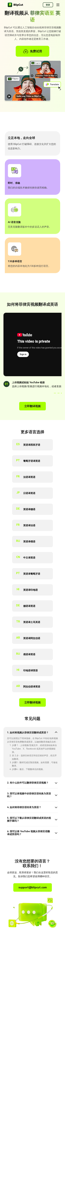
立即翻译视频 (32, 406)
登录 (48, 5)
